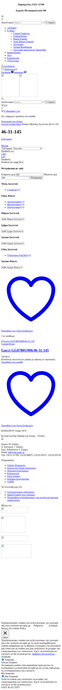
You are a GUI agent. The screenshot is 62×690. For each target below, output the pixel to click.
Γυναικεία (12, 189)
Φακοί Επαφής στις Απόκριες (21, 494)
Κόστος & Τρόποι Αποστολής (21, 468)
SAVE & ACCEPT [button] (10, 687)
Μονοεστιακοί (14, 204)
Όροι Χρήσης (13, 476)
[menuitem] (13, 60)
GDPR (10, 481)
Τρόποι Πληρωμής (16, 465)
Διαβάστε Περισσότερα (43, 654)
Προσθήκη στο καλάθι (12, 362)
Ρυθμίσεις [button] (38, 625)
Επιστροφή (6, 139)
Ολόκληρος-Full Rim (17, 255)
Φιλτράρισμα (36, 178)
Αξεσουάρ (18, 44)
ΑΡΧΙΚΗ (12, 28)
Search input (7, 22)
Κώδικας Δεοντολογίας (18, 479)
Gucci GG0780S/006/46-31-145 (25, 350)
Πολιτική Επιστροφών (18, 471)
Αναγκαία (9, 659)
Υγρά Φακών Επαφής (23, 41)
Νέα (9, 55)
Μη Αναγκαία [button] (7, 673)
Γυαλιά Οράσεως (21, 33)
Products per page (9, 162)
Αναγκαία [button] (5, 656)
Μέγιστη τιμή (50, 174)
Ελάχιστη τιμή (8, 174)
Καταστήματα (13, 52)
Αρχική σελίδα (8, 124)
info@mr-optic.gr (16, 452)
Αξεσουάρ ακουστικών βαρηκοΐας (29, 50)
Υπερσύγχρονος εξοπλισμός (20, 492)
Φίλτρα (4, 145)
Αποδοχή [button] (52, 625)
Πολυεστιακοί (14, 207)
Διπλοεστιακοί (14, 201)
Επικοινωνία (13, 58)
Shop (18, 124)
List (3, 156)
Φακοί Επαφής (20, 39)
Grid (3, 154)
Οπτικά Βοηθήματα (22, 47)
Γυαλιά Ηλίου (20, 36)
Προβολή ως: (7, 151)
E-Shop (10, 30)
